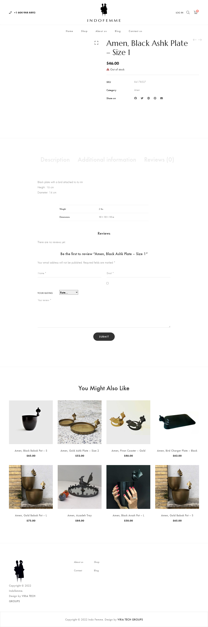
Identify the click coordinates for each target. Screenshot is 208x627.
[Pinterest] (155, 98)
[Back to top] (199, 618)
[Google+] (148, 98)
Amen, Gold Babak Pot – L (31, 515)
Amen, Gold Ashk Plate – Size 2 (79, 450)
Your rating (45, 293)
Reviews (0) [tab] (159, 159)
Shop (96, 562)
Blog (96, 570)
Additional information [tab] (107, 159)
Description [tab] (55, 159)
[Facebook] (135, 98)
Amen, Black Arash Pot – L (128, 515)
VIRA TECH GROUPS (130, 619)
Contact (78, 570)
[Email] (161, 98)
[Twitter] (142, 98)
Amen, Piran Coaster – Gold (128, 450)
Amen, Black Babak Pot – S (31, 450)
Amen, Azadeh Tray (79, 515)
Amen (137, 90)
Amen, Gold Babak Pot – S (177, 515)
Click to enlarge (96, 42)
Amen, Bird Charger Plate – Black (177, 450)
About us (78, 562)
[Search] (188, 12)
